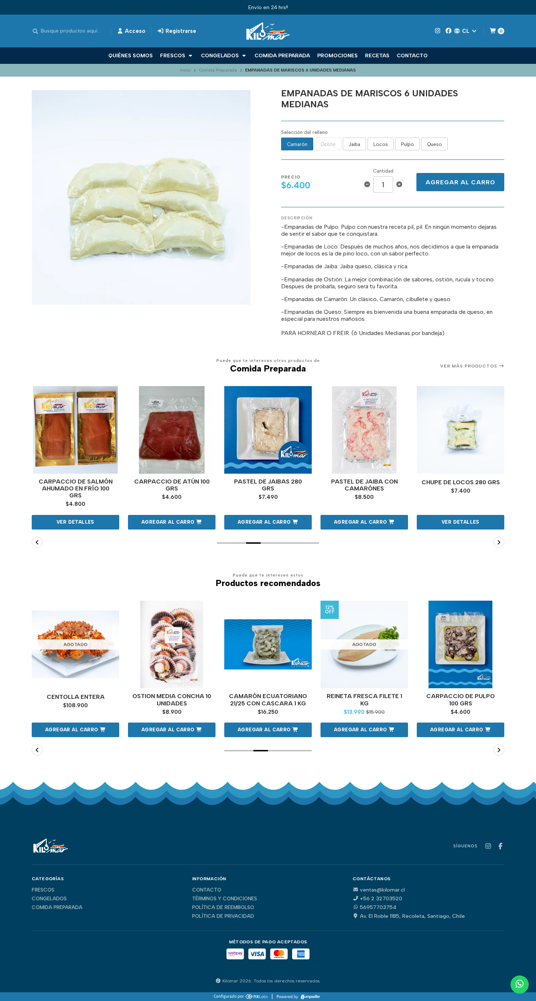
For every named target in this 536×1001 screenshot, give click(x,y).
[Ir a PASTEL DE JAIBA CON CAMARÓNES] (364, 430)
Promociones (337, 55)
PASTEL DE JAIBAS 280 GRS (268, 485)
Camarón (297, 144)
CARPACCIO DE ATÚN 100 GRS (172, 485)
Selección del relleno (304, 132)
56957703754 (378, 907)
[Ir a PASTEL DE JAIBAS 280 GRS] (268, 430)
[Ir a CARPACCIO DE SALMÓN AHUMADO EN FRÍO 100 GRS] (75, 430)
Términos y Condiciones (224, 898)
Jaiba (354, 144)
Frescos (173, 55)
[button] (171, 522)
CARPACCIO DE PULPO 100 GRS (460, 700)
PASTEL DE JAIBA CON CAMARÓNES (364, 485)
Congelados (220, 55)
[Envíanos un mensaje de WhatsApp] (519, 984)
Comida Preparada (282, 55)
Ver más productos (469, 366)
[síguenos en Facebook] (448, 30)
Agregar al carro (460, 182)
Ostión (328, 144)
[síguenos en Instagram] (437, 30)
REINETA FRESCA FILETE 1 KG (364, 700)
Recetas (377, 55)
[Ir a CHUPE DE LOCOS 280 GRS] (460, 430)
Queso (434, 144)
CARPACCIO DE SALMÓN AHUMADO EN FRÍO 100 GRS (76, 488)
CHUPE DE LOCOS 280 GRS (461, 482)
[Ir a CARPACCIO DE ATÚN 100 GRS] (171, 430)
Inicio (185, 70)
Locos (380, 144)
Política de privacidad (223, 916)
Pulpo (407, 144)
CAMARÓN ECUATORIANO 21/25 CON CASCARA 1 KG (268, 700)
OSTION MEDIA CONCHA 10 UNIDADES (171, 700)
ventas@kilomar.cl (382, 889)
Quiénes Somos (130, 55)
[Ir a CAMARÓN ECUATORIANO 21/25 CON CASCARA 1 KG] (268, 644)
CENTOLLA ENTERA (76, 696)
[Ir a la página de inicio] (268, 31)
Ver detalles (75, 522)
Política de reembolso (223, 907)
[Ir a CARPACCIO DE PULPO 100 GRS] (460, 644)
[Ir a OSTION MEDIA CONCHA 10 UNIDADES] (171, 644)
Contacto (412, 55)
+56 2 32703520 (381, 898)
